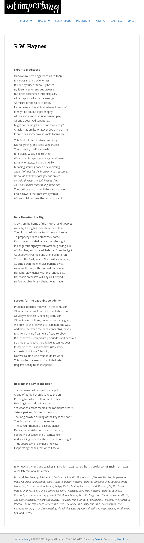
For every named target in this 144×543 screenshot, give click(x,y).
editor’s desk (62, 20)
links (131, 20)
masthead (116, 20)
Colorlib (99, 539)
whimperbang (22, 539)
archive (100, 20)
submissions (83, 20)
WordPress (123, 539)
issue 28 (24, 20)
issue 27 (42, 20)
